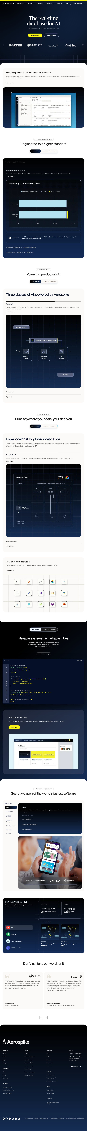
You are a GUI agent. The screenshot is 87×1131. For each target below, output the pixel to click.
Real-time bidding (26, 818)
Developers (35, 151)
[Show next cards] (46, 1017)
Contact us (74, 1067)
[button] (67, 3)
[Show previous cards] (41, 1017)
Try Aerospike (35, 35)
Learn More (9, 183)
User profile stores (27, 829)
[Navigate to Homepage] (8, 3)
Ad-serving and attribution (29, 824)
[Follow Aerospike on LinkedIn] (19, 1118)
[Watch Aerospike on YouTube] (13, 1118)
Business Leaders (49, 151)
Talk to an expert (77, 4)
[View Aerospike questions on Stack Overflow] (10, 1118)
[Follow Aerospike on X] (16, 1118)
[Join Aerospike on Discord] (4, 1118)
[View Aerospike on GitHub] (7, 1118)
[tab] (11, 806)
